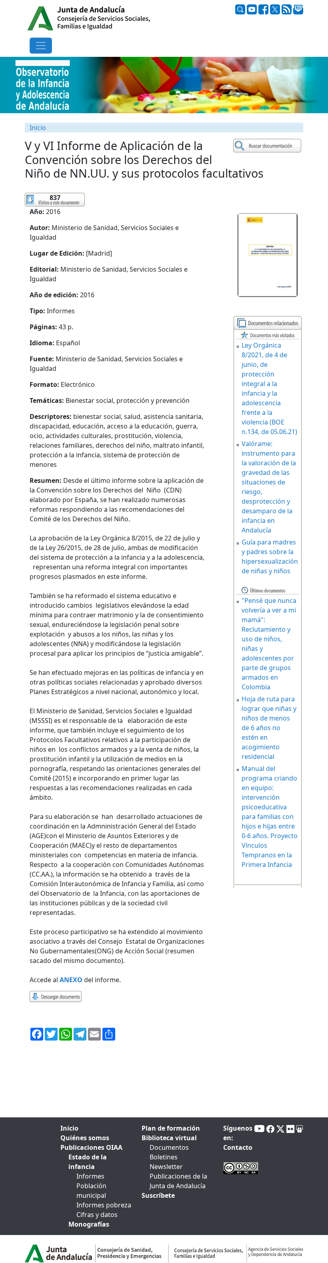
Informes (90, 1176)
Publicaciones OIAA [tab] (91, 1147)
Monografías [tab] (88, 1224)
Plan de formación (171, 1128)
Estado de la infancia (87, 1162)
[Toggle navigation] (41, 46)
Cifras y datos (97, 1214)
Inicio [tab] (69, 1128)
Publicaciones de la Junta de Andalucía (178, 1181)
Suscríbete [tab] (158, 1195)
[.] (268, 146)
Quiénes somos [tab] (84, 1137)
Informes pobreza (103, 1205)
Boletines (164, 1157)
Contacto (237, 1147)
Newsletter (166, 1166)
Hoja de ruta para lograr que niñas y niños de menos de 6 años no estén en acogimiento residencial (269, 728)
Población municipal (91, 1190)
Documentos (169, 1147)
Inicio (38, 127)
